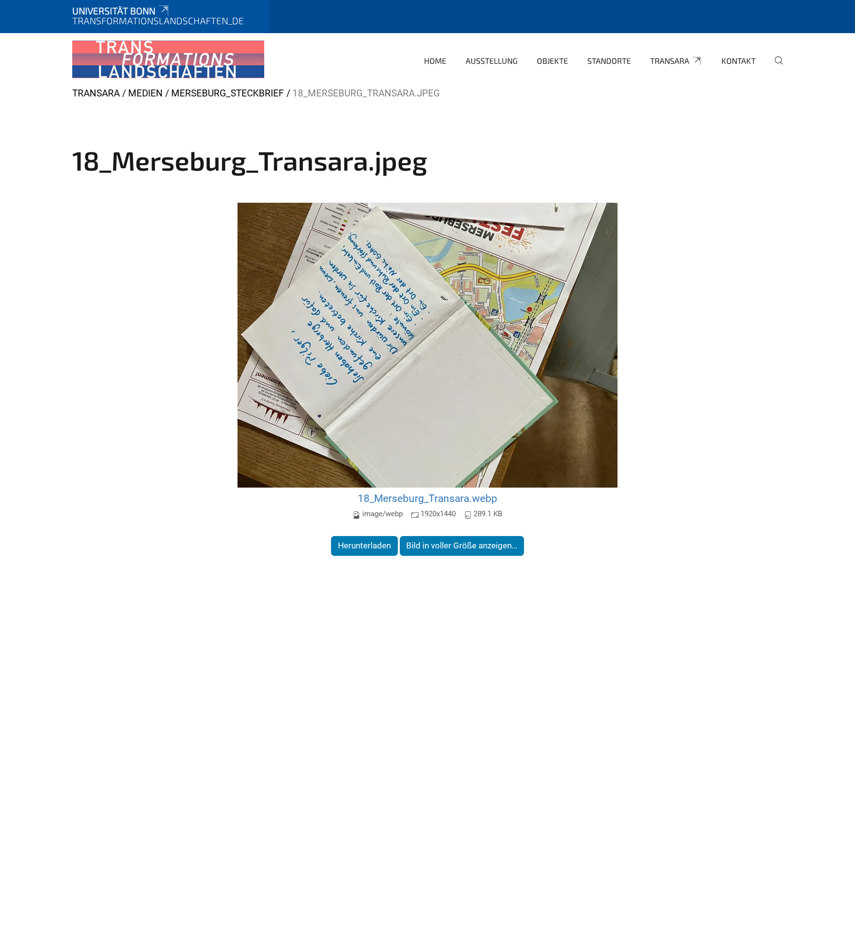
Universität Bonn (113, 10)
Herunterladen (364, 545)
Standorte (609, 60)
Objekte (552, 60)
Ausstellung (492, 60)
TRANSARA (669, 60)
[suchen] (775, 67)
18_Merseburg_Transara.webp (427, 498)
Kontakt (738, 60)
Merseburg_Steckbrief (227, 93)
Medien (145, 93)
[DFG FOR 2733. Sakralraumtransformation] (168, 59)
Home (435, 60)
